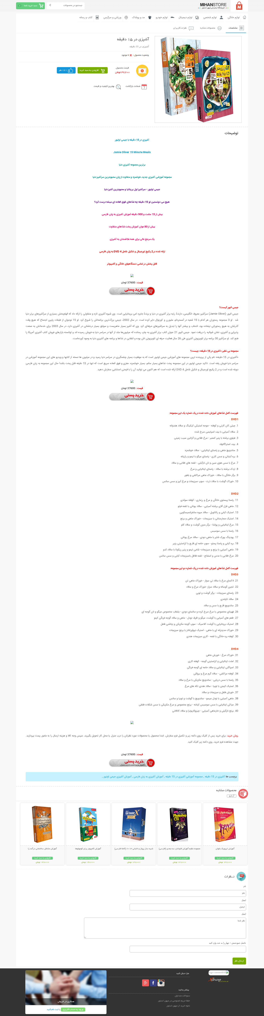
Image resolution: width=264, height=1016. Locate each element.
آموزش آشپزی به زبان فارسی (148, 777)
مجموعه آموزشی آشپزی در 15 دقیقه (184, 777)
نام (245, 886)
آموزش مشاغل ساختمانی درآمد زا (42, 849)
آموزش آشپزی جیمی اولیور (117, 777)
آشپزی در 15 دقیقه (215, 777)
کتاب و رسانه (85, 17)
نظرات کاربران (180, 28)
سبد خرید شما (30, 5)
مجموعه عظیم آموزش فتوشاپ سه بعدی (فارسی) (179, 849)
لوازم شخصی (210, 17)
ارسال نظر (239, 961)
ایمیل (244, 900)
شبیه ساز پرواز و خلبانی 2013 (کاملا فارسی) (133, 849)
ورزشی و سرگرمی (112, 17)
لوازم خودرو (162, 17)
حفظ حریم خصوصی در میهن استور (174, 1001)
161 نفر (63, 70)
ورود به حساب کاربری (73, 1009)
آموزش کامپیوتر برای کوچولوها (88, 849)
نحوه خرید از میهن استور (178, 1006)
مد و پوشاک (138, 17)
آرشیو (231, 796)
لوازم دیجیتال (185, 17)
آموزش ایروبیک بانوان (225, 849)
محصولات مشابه (207, 28)
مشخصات (233, 28)
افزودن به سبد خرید (89, 70)
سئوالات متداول (182, 996)
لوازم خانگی (234, 17)
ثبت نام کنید (52, 1009)
